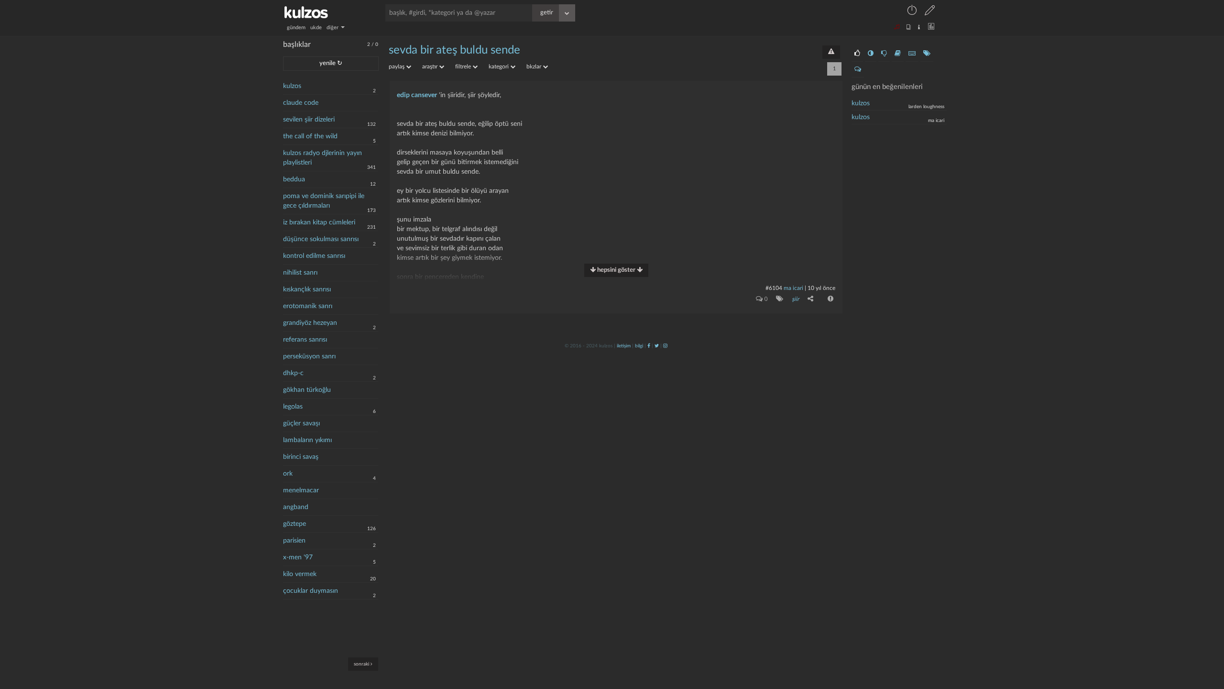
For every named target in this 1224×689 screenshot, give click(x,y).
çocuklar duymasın (310, 591)
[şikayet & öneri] (831, 52)
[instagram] (665, 346)
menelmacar (301, 490)
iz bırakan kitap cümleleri (319, 222)
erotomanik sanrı (307, 306)
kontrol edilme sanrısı (314, 256)
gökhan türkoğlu (307, 390)
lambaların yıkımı (307, 440)
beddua (294, 179)
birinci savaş (300, 457)
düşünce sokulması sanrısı (321, 239)
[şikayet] (829, 298)
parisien (294, 540)
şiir (795, 299)
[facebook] (648, 346)
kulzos (292, 86)
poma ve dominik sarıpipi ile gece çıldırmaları (323, 201)
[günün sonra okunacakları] (898, 53)
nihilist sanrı (300, 272)
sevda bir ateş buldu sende (454, 50)
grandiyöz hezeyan (310, 323)
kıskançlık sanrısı (307, 289)
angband (295, 507)
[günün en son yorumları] (858, 69)
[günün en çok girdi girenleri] (912, 53)
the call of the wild (310, 136)
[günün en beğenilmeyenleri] (884, 53)
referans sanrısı (305, 339)
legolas (293, 406)
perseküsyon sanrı (309, 356)
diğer (333, 27)
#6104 (773, 288)
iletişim (624, 346)
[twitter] (657, 346)
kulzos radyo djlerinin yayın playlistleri (322, 158)
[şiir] (777, 298)
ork (288, 473)
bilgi (639, 346)
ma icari (793, 288)
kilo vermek (300, 574)
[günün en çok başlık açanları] (926, 53)
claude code (300, 103)
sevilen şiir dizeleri (309, 119)
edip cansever (417, 95)
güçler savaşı (301, 423)
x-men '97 (298, 557)
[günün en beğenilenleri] (857, 53)
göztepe (294, 524)
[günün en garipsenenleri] (870, 53)
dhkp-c (293, 373)
